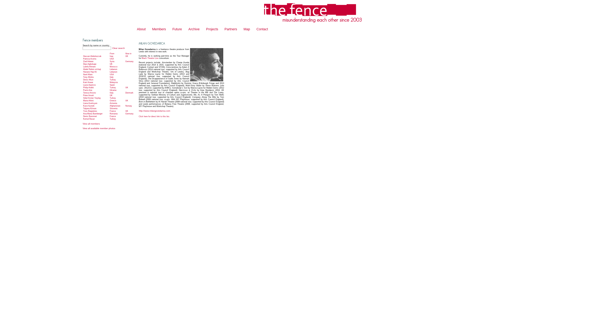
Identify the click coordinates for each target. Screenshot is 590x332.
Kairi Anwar (88, 82)
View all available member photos (99, 128)
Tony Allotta (88, 77)
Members (159, 29)
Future (177, 29)
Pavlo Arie (87, 90)
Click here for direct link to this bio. (154, 116)
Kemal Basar (89, 119)
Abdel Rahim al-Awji (92, 69)
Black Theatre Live (149, 58)
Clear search (118, 48)
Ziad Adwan (88, 61)
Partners (230, 29)
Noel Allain (87, 74)
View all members (91, 124)
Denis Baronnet (90, 116)
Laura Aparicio (89, 85)
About (141, 29)
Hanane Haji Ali (90, 72)
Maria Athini (88, 100)
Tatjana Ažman (89, 108)
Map (247, 29)
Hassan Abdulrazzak (92, 56)
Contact (262, 29)
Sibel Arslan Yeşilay (92, 98)
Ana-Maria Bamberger (92, 114)
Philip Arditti (88, 87)
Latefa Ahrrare (89, 66)
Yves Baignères (90, 111)
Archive (194, 29)
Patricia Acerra (89, 59)
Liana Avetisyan (90, 103)
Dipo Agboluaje (89, 64)
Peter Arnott (88, 95)
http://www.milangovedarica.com (154, 111)
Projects (212, 29)
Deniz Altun (88, 80)
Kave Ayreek (88, 106)
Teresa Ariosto (89, 93)
